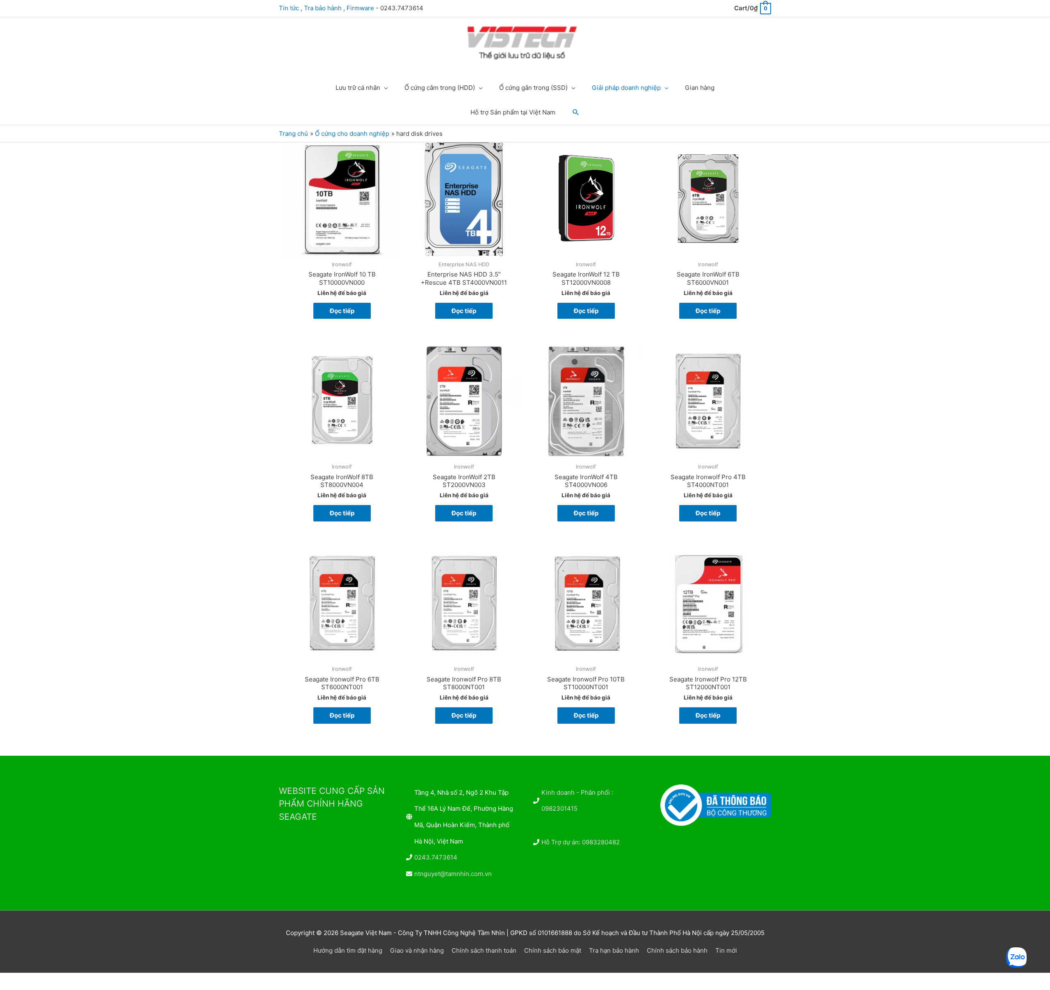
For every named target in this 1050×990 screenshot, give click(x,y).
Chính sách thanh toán (484, 950)
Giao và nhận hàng (417, 950)
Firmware (360, 8)
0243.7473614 (435, 857)
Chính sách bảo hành (677, 950)
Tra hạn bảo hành (614, 950)
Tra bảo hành (323, 8)
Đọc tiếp (342, 311)
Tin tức (289, 8)
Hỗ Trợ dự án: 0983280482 (580, 842)
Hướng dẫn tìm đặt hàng (347, 950)
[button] (576, 112)
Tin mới (726, 950)
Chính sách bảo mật (552, 950)
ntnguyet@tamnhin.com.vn (453, 874)
